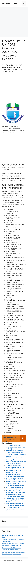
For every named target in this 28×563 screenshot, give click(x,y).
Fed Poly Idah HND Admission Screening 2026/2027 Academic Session (16, 499)
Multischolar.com (9, 4)
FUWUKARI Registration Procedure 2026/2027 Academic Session (16, 509)
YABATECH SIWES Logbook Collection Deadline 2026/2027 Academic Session (15, 467)
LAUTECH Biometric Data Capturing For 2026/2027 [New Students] (15, 447)
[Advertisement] (14, 22)
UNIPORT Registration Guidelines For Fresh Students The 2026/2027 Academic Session (16, 483)
